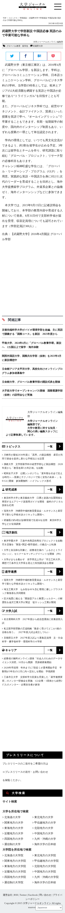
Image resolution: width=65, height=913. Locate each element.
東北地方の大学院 (45, 855)
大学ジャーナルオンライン (37, 903)
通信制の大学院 (13, 882)
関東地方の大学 (13, 822)
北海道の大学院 (13, 855)
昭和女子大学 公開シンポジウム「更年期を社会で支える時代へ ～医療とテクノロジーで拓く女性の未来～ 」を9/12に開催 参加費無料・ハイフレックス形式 (32, 477)
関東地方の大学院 (15, 860)
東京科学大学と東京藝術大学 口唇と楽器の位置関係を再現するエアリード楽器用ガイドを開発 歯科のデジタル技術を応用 (32, 501)
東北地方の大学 (43, 817)
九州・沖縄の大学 (45, 838)
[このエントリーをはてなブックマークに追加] (40, 56)
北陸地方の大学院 (45, 866)
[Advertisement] (32, 277)
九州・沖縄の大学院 (46, 877)
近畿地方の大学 (13, 833)
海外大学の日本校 (45, 844)
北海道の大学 (12, 817)
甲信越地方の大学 (45, 822)
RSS (16, 895)
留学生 (25, 46)
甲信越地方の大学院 (46, 860)
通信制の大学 (12, 844)
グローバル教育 (13, 46)
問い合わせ (45, 895)
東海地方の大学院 (15, 866)
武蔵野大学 (38, 46)
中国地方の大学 (43, 833)
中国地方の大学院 (45, 871)
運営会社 (7, 895)
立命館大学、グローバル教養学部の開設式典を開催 (31, 382)
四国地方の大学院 (15, 877)
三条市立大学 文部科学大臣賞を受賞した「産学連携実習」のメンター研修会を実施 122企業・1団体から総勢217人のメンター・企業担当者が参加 (32, 681)
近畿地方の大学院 (15, 871)
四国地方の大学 (13, 838)
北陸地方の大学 (43, 828)
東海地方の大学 (13, 828)
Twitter (23, 895)
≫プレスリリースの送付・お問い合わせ (25, 772)
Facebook (33, 895)
